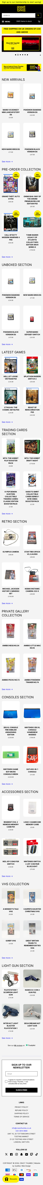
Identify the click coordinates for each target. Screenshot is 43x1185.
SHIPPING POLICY (21, 1113)
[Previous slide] (15, 55)
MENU (7, 22)
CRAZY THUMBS (26, 1163)
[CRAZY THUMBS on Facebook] (11, 1155)
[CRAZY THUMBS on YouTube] (26, 1155)
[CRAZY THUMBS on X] (6, 1155)
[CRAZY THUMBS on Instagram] (16, 1155)
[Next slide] (27, 55)
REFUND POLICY (21, 1110)
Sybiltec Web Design (23, 1166)
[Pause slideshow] (40, 55)
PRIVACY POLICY (21, 1107)
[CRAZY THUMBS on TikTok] (36, 1155)
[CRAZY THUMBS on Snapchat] (21, 1155)
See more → (7, 161)
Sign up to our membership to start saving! (21, 2)
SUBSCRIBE (21, 1090)
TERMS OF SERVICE (21, 1117)
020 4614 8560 (21, 1131)
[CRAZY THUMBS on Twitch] (31, 1155)
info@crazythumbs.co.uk (21, 1128)
